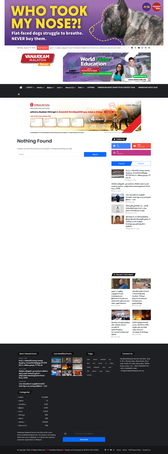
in (105, 363)
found (100, 363)
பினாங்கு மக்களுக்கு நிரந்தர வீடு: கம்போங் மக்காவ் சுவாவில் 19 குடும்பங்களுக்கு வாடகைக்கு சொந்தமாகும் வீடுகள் (120, 328)
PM (88, 371)
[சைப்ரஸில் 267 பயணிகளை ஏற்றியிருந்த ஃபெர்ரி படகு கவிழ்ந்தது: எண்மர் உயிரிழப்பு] (56, 360)
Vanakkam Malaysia (56, 450)
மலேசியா (40, 87)
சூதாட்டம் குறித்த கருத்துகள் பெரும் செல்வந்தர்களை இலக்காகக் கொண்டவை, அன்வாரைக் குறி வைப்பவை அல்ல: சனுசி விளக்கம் (90, 48)
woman (89, 375)
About (125, 450)
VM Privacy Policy (134, 450)
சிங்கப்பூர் (22, 415)
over (109, 367)
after (88, 359)
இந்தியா (50, 87)
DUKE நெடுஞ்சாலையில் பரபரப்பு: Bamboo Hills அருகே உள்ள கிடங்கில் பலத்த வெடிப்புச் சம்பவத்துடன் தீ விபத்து (140, 327)
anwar (95, 359)
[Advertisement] (131, 251)
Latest (29, 87)
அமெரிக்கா (22, 404)
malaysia (96, 367)
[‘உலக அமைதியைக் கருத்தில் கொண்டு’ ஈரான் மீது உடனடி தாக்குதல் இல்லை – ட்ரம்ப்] (117, 198)
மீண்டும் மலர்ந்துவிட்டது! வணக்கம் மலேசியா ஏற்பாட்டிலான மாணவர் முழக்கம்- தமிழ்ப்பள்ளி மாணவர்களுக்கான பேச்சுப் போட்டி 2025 (130, 186)
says (100, 371)
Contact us (146, 450)
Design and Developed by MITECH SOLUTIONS (81, 450)
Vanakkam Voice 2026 (147, 87)
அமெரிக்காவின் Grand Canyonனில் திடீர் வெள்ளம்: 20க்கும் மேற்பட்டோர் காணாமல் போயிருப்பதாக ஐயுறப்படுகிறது (140, 297)
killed (88, 367)
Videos (21, 401)
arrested (103, 359)
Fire (94, 363)
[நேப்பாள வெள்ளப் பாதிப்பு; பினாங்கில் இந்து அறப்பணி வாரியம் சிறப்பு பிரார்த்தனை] (67, 373)
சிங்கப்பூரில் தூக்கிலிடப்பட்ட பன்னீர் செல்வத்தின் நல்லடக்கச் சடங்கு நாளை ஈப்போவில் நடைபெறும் (137, 208)
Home (119, 450)
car (110, 359)
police (94, 371)
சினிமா (80, 87)
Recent (141, 163)
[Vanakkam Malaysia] (38, 60)
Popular (121, 163)
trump (107, 371)
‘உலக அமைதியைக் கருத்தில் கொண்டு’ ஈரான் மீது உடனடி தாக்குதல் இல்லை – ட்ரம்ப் (138, 197)
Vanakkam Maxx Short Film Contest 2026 (116, 87)
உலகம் (59, 87)
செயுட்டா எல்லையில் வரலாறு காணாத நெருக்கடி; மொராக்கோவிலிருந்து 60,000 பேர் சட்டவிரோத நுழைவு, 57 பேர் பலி (138, 174)
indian (111, 363)
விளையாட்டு (69, 87)
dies (88, 363)
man (104, 367)
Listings (91, 87)
